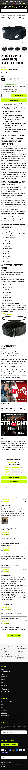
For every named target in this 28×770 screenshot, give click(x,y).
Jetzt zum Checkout (14, 100)
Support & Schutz (11, 15)
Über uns (3, 704)
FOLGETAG (21, 1)
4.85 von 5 (17, 462)
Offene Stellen (4, 713)
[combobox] (14, 10)
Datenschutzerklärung (18, 764)
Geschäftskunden (4, 710)
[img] (5, 499)
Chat (2, 682)
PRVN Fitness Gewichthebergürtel (11, 497)
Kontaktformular (4, 685)
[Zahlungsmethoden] (14, 751)
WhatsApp (3, 679)
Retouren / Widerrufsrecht (8, 764)
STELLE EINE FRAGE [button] (14, 481)
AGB (2, 764)
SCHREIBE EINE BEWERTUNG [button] (14, 478)
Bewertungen (4, 707)
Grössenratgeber (14, 131)
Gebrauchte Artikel (5, 715)
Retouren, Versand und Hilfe (7, 701)
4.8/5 (25, 3)
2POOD (3, 67)
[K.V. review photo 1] (4, 520)
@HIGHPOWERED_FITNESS (11, 744)
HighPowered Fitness (7, 762)
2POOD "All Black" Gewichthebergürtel (12, 604)
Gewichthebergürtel (21, 15)
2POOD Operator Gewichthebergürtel (12, 618)
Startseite (3, 15)
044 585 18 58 (4, 676)
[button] (16, 7)
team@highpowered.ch (6, 671)
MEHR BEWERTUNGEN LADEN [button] (14, 635)
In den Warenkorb (19, 95)
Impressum (3, 766)
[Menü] (2, 7)
